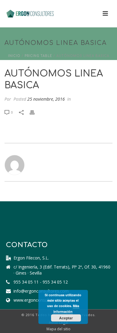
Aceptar (66, 318)
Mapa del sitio (58, 329)
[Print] (35, 111)
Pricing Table (38, 56)
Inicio (14, 56)
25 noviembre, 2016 (46, 99)
